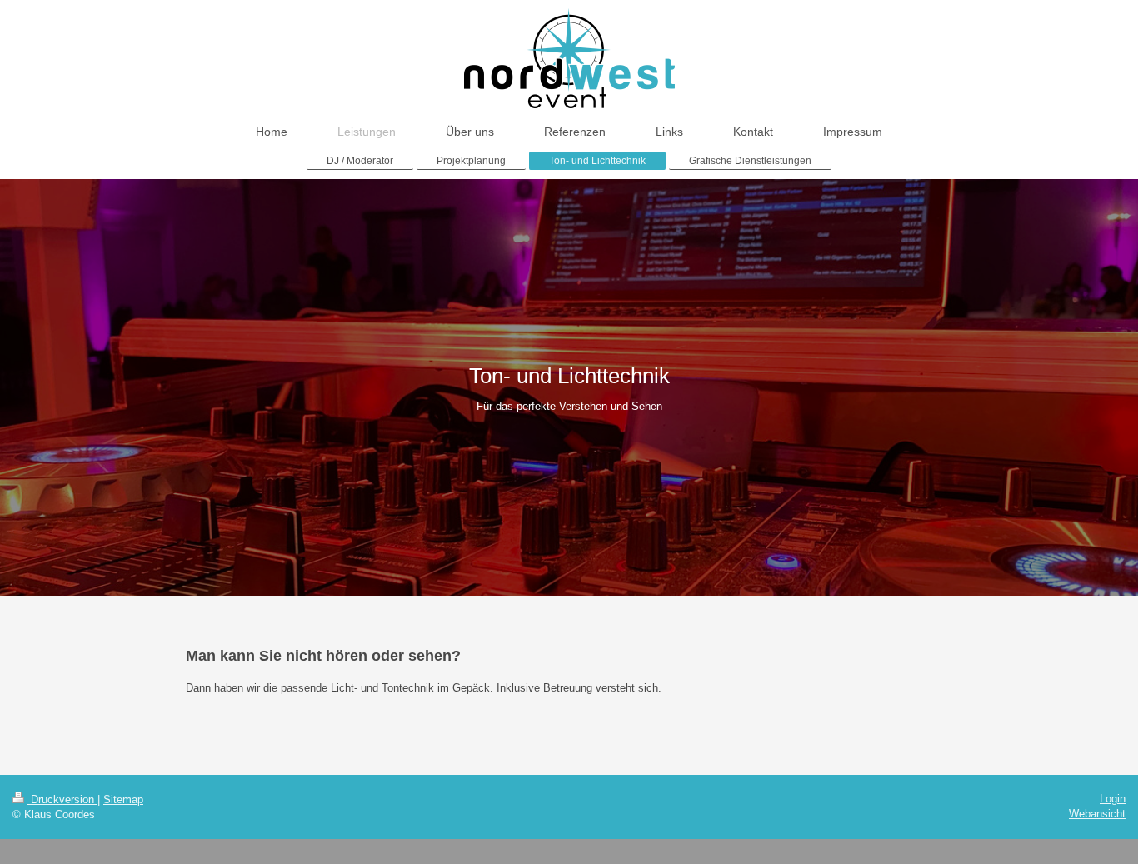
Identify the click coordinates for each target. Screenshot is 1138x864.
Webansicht (1097, 813)
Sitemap (123, 799)
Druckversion (62, 799)
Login (1113, 798)
